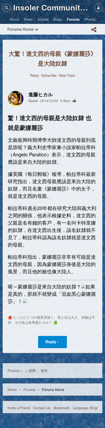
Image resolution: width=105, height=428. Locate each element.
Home (12, 389)
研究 (44, 370)
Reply (34, 75)
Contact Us (41, 407)
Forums (14, 370)
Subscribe (49, 75)
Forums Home (21, 29)
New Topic (67, 75)
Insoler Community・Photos (52, 7)
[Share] (94, 29)
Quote (33, 100)
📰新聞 (30, 370)
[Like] (74, 100)
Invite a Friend (19, 407)
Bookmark (61, 407)
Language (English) (88, 407)
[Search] (6, 7)
